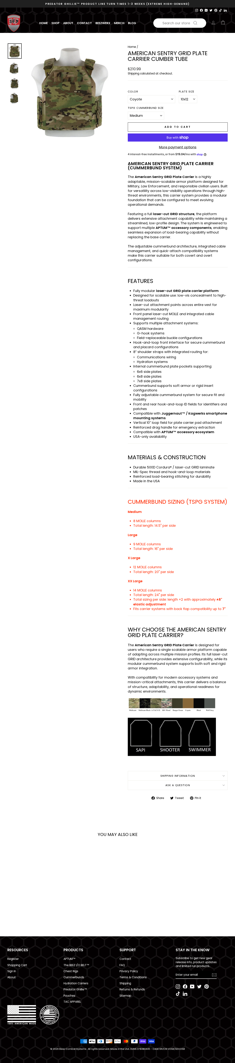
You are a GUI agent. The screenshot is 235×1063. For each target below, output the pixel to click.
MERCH (119, 23)
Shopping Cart (17, 965)
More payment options (177, 147)
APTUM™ (69, 959)
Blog (132, 23)
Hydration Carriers (76, 983)
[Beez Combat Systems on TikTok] (178, 993)
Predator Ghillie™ (75, 989)
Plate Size (186, 91)
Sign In (11, 971)
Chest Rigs (71, 971)
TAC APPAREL (72, 1002)
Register (13, 959)
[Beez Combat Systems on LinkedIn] (185, 993)
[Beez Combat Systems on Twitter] (199, 986)
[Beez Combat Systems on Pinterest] (206, 986)
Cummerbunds (74, 977)
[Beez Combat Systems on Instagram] (178, 986)
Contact (84, 23)
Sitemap (125, 996)
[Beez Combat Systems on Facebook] (185, 986)
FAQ (122, 965)
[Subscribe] (214, 974)
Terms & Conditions (133, 977)
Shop (55, 23)
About (68, 23)
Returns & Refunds (132, 989)
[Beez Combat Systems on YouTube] (192, 986)
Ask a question (177, 785)
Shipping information (177, 776)
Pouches (69, 996)
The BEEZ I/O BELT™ (76, 965)
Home (43, 23)
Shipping (133, 73)
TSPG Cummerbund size (146, 108)
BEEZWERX (102, 23)
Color (133, 91)
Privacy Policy (129, 971)
